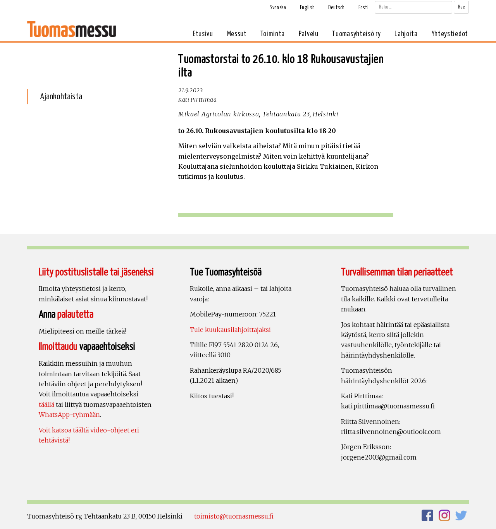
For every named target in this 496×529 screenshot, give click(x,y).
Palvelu (309, 34)
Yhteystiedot (450, 34)
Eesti (363, 7)
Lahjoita (406, 34)
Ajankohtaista (61, 96)
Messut (237, 34)
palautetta (75, 314)
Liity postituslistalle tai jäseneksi (96, 272)
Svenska (278, 7)
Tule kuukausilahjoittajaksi (230, 330)
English (307, 7)
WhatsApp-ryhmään (69, 414)
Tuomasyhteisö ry (356, 34)
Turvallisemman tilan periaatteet (397, 272)
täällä (46, 404)
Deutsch (336, 7)
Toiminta (272, 34)
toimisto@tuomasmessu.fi (234, 516)
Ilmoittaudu (58, 347)
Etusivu (203, 34)
